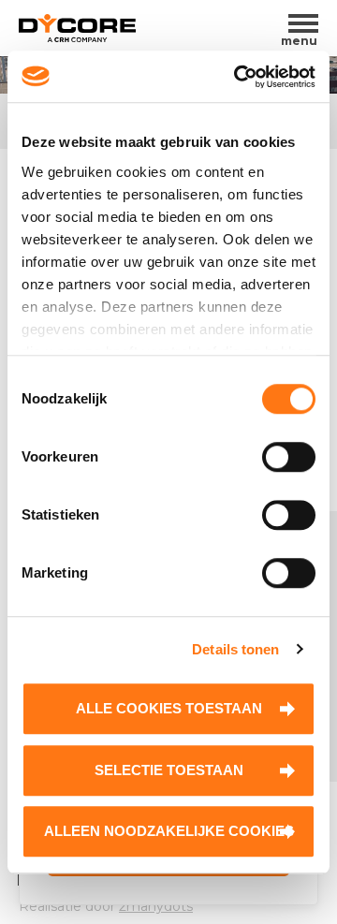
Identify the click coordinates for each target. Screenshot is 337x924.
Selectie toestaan (169, 770)
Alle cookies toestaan (169, 708)
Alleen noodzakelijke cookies (169, 831)
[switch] (288, 457)
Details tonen (235, 649)
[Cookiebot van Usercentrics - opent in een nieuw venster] (237, 77)
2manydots (156, 906)
